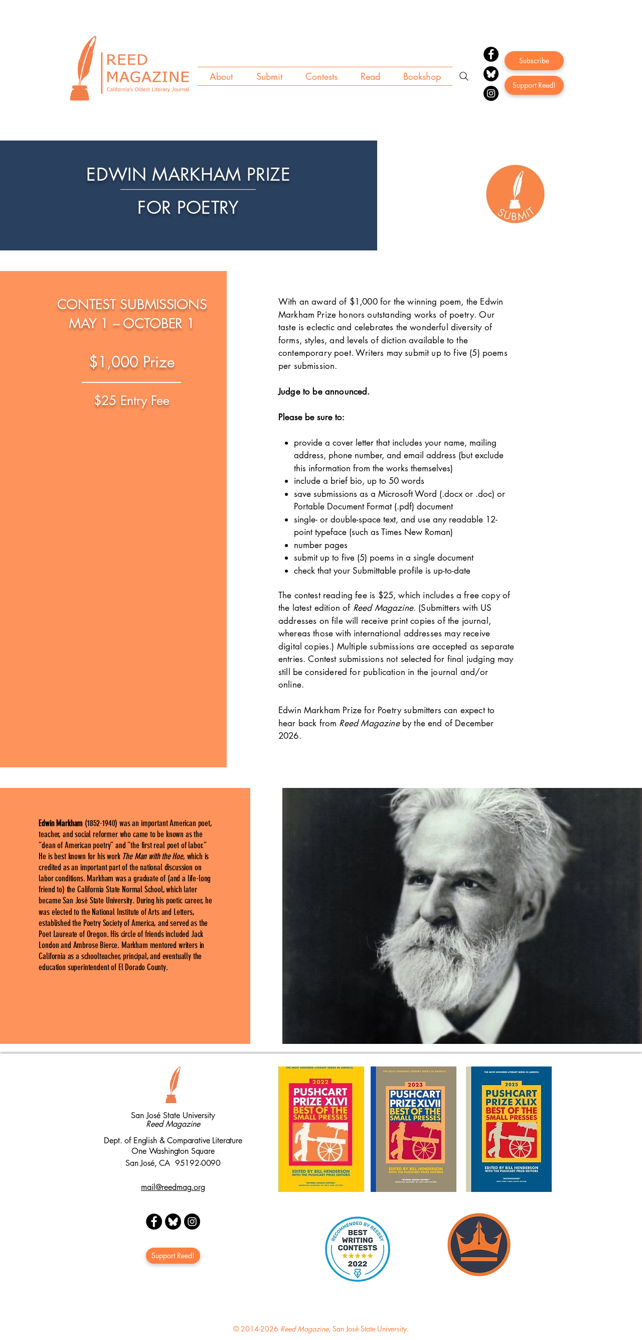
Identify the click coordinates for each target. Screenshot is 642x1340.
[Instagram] (491, 93)
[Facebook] (491, 54)
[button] (221, 76)
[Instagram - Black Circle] (192, 1222)
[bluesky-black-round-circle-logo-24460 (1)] (491, 73)
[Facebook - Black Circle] (154, 1222)
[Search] (463, 76)
